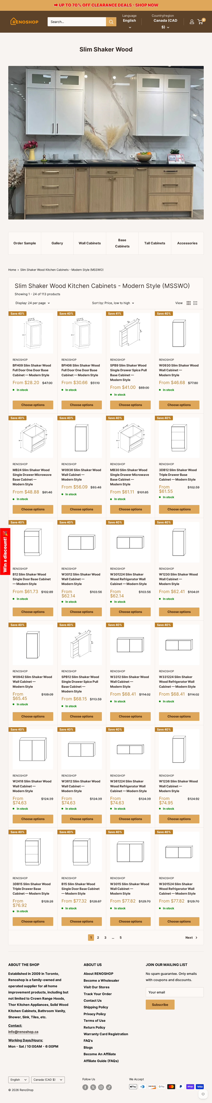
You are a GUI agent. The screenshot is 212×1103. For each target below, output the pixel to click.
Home (12, 269)
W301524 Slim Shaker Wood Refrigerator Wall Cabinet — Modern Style (177, 889)
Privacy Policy (95, 1014)
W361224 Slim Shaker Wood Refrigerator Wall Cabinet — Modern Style (128, 786)
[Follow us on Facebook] (85, 1087)
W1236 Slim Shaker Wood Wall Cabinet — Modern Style (178, 786)
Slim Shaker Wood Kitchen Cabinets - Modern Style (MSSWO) (62, 269)
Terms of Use (95, 1020)
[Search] (111, 21)
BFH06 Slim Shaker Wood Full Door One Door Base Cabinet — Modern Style (80, 370)
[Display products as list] (195, 303)
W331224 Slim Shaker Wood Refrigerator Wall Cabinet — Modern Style (177, 682)
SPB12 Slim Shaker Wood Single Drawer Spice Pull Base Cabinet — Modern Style (80, 684)
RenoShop (20, 359)
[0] (200, 21)
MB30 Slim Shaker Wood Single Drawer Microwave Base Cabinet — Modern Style (129, 477)
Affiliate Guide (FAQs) (101, 1061)
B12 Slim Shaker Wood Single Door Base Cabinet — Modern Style (32, 579)
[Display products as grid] (188, 303)
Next (189, 937)
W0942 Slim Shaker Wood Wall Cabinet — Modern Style (32, 682)
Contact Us (93, 1000)
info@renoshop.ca (23, 1032)
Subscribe (160, 1005)
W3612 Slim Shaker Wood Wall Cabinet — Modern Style (80, 786)
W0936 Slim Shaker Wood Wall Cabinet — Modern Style (81, 475)
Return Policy (94, 1027)
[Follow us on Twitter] (93, 1087)
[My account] (192, 21)
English (15, 1079)
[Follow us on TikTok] (109, 1087)
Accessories (187, 243)
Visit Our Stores (97, 987)
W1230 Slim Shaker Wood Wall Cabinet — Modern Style (178, 579)
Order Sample (24, 243)
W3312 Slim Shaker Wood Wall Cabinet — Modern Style (129, 682)
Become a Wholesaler (101, 980)
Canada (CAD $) (44, 1079)
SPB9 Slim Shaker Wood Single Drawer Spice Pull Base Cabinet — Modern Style (128, 372)
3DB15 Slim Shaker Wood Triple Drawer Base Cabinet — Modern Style (32, 889)
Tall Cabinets (154, 243)
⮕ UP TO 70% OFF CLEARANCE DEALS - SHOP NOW (106, 5)
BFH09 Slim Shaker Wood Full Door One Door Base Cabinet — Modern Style (32, 370)
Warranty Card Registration (106, 1034)
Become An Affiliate (100, 1054)
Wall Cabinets (90, 243)
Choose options (33, 405)
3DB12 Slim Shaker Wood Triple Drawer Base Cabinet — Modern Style (178, 475)
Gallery (57, 243)
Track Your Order (98, 994)
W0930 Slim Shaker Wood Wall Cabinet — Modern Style (179, 370)
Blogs (88, 1047)
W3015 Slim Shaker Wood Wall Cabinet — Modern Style (129, 889)
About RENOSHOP (98, 974)
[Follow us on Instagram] (101, 1087)
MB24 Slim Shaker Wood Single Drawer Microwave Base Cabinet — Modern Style (32, 477)
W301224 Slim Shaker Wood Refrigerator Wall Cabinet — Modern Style (128, 579)
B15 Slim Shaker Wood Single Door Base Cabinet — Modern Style (80, 889)
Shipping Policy (96, 1007)
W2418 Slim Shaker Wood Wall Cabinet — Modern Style (32, 786)
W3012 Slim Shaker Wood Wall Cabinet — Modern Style (80, 579)
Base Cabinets (122, 243)
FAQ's (88, 1041)
